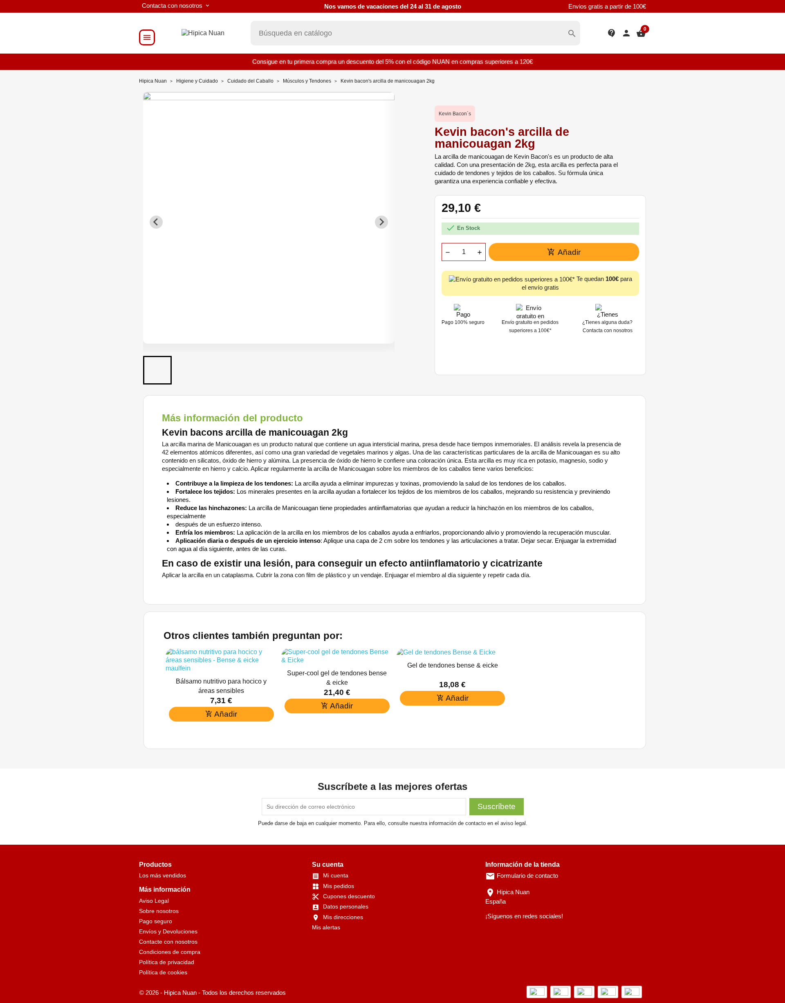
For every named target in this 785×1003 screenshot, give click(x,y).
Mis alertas (326, 927)
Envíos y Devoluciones (168, 931)
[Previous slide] (156, 222)
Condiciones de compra (169, 952)
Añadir (564, 252)
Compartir (521, 358)
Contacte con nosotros (168, 941)
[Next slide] (381, 222)
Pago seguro (155, 921)
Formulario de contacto (521, 875)
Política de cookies (163, 972)
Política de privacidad (166, 962)
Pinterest (563, 358)
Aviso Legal (154, 900)
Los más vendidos (162, 875)
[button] (157, 370)
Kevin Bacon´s (455, 114)
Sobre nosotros (159, 911)
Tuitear (542, 358)
